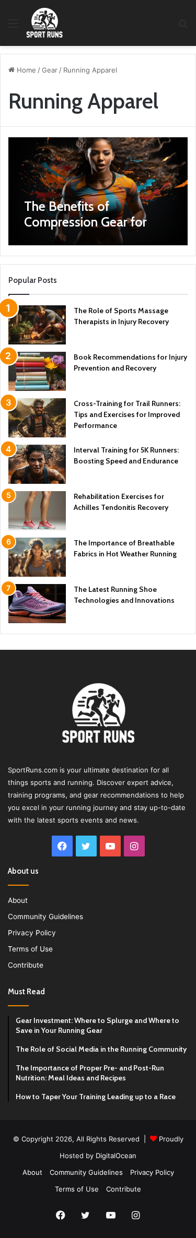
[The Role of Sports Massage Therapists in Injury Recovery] (37, 324)
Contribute (25, 965)
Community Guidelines (45, 916)
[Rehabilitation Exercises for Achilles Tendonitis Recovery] (37, 510)
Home (25, 70)
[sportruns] (44, 23)
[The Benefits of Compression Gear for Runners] (97, 191)
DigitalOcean (116, 1155)
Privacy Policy (32, 932)
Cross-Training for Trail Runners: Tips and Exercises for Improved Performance (127, 414)
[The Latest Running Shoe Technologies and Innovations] (37, 603)
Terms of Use (30, 949)
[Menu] (13, 27)
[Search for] (183, 27)
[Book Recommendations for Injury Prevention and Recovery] (37, 371)
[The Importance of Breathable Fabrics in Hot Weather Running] (37, 557)
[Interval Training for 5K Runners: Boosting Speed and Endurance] (37, 464)
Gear (49, 70)
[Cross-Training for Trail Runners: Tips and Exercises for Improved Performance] (37, 417)
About (18, 900)
